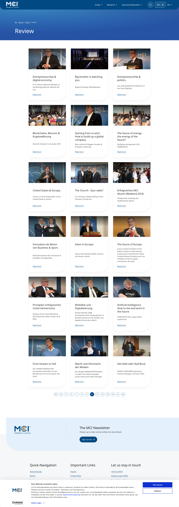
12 (102, 394)
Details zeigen (36, 503)
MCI (158, 5)
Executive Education (131, 5)
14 (113, 394)
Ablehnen (157, 491)
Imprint (73, 471)
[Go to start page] (56, 394)
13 (108, 394)
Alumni (32, 476)
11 (97, 394)
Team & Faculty (36, 471)
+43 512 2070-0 (117, 471)
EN (168, 5)
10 (92, 394)
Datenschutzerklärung (71, 495)
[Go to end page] (123, 394)
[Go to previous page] (61, 394)
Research (111, 5)
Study (97, 5)
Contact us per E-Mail (119, 476)
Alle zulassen (157, 485)
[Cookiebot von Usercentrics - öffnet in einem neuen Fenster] (17, 503)
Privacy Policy (75, 476)
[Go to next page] (118, 394)
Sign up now (87, 439)
